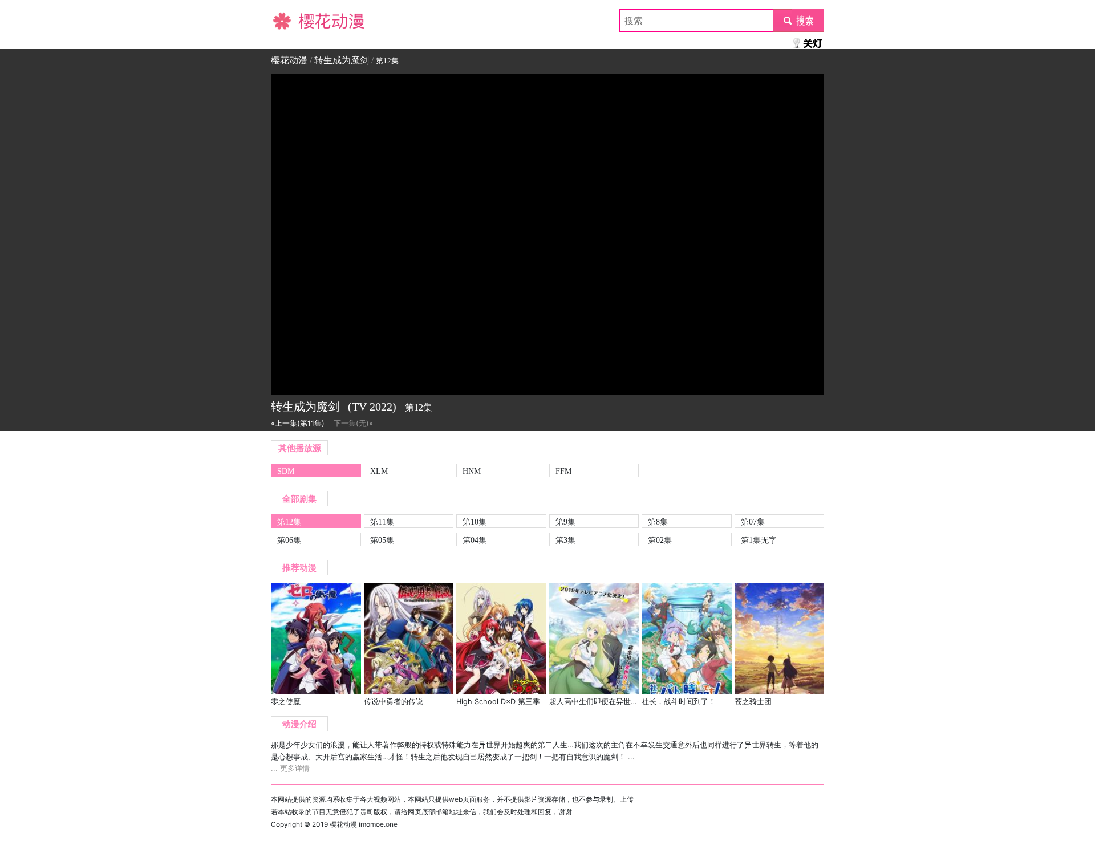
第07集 (753, 521)
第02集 (660, 540)
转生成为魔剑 (341, 60)
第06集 (289, 540)
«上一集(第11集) (298, 423)
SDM (285, 471)
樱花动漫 (289, 20)
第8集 (658, 521)
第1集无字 (759, 540)
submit (798, 20)
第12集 (289, 521)
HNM (472, 471)
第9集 (565, 521)
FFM (563, 471)
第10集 (474, 521)
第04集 (474, 540)
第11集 (382, 521)
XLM (379, 471)
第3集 (565, 540)
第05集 (382, 540)
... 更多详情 (290, 768)
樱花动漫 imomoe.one (364, 824)
